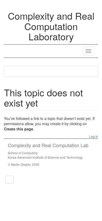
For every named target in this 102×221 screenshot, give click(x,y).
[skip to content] (9, 180)
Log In (93, 136)
